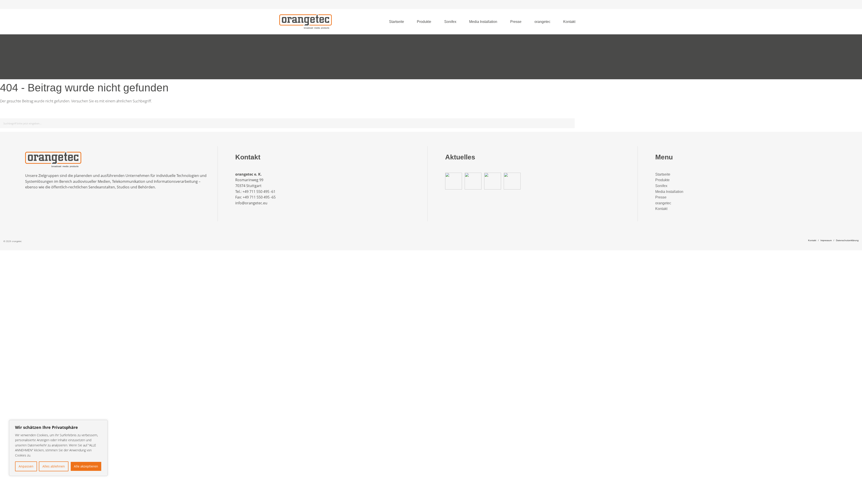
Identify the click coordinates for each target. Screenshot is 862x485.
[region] (58, 448)
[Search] (570, 122)
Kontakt (569, 22)
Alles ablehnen (53, 466)
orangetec (542, 22)
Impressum (826, 240)
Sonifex (450, 22)
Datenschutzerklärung (847, 240)
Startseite (396, 22)
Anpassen (26, 466)
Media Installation (483, 22)
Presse (515, 22)
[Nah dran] (103, 423)
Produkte (424, 22)
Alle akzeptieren (86, 466)
